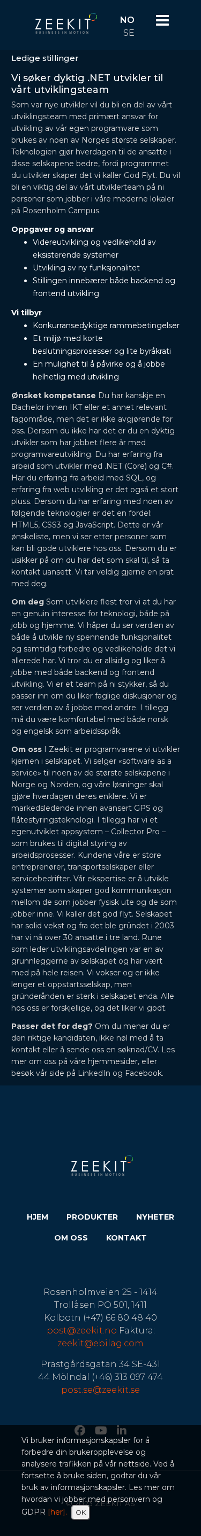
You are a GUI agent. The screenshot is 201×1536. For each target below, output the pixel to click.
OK (81, 1512)
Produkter (92, 1217)
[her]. (57, 1512)
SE (129, 33)
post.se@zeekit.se (100, 1390)
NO (127, 20)
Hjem (37, 1217)
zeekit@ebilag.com (100, 1343)
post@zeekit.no (82, 1330)
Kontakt (126, 1238)
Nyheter (155, 1217)
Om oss (71, 1238)
